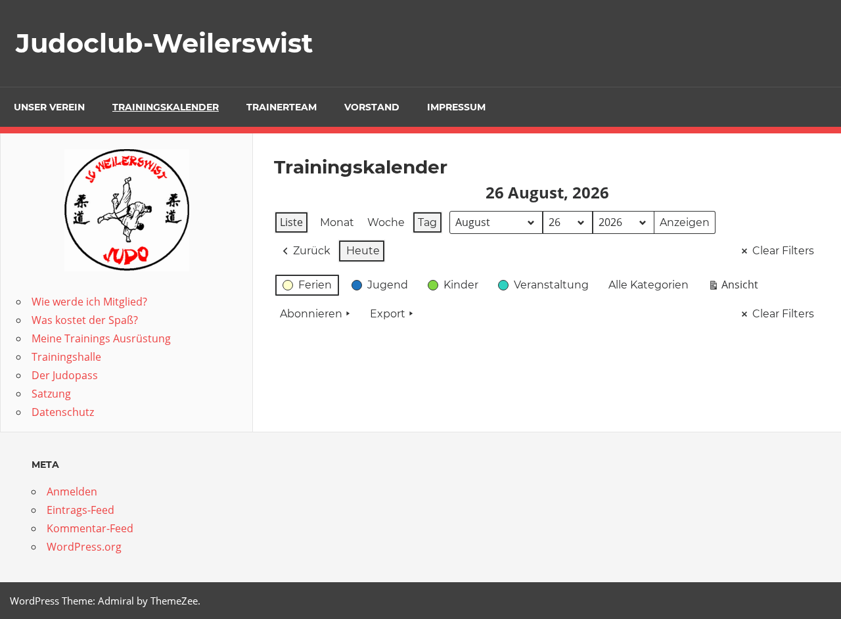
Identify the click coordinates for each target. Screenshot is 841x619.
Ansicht (736, 287)
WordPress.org (84, 546)
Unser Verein (49, 107)
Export (387, 314)
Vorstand (371, 107)
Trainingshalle (66, 357)
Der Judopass (65, 375)
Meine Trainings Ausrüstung (101, 338)
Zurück (311, 250)
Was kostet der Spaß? (85, 320)
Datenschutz (63, 412)
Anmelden (72, 491)
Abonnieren (311, 314)
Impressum (456, 107)
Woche (386, 222)
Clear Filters (783, 250)
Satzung (51, 393)
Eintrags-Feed (80, 510)
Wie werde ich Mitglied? (89, 301)
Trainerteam (281, 107)
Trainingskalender (165, 107)
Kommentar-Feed (90, 528)
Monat (337, 222)
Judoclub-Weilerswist (164, 43)
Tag (427, 222)
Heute (363, 250)
